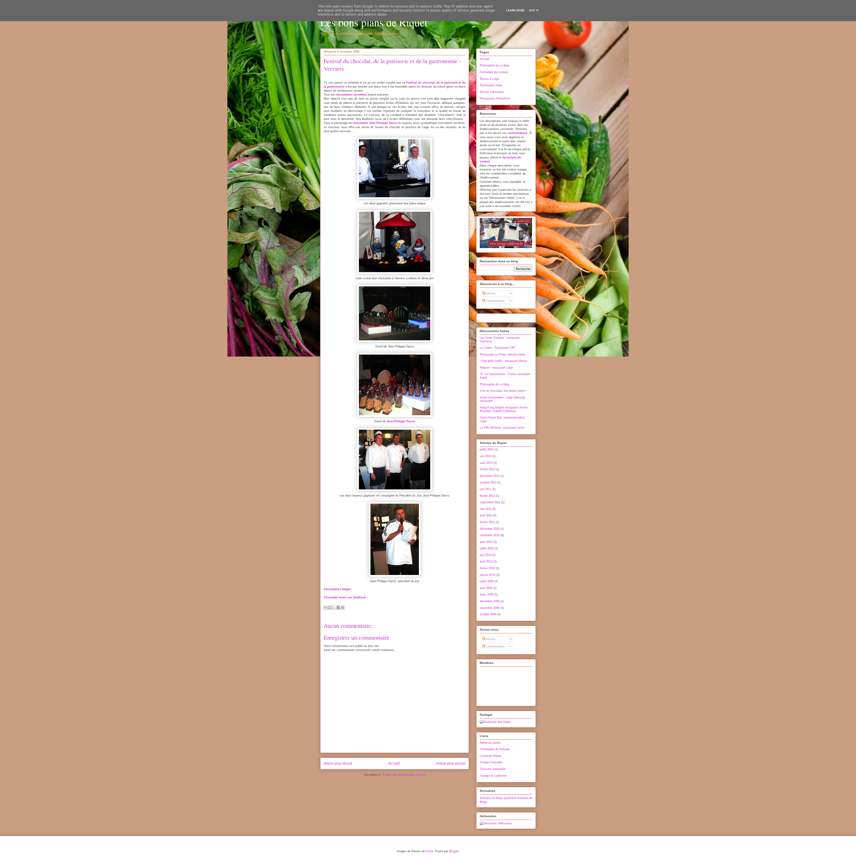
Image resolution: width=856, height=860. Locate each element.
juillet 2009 (487, 581)
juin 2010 (485, 555)
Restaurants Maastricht (495, 98)
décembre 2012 (490, 476)
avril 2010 (486, 561)
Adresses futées (490, 742)
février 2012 (487, 495)
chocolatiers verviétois (351, 94)
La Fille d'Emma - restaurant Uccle (502, 427)
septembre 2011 (490, 502)
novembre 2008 (490, 608)
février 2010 (487, 568)
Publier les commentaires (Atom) (404, 774)
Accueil (394, 763)
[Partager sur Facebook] (338, 607)
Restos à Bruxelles (492, 92)
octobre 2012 (488, 482)
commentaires (517, 133)
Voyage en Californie (493, 775)
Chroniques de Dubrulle (495, 749)
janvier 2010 (487, 575)
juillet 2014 (487, 449)
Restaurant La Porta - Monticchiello (502, 354)
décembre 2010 (490, 528)
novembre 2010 (490, 535)
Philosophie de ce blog (494, 65)
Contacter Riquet (490, 755)
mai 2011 (485, 509)
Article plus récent (338, 763)
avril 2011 (486, 515)
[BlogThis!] (330, 607)
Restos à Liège (489, 78)
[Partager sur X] (334, 607)
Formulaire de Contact (494, 72)
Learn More (515, 10)
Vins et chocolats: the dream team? (503, 390)
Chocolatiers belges (337, 589)
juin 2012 (485, 489)
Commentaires (495, 300)
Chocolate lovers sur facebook (345, 597)
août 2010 (486, 542)
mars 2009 (486, 594)
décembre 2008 (490, 601)
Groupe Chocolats (491, 762)
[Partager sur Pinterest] (342, 607)
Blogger (454, 851)
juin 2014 (485, 456)
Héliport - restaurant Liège (496, 367)
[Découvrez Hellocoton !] (496, 823)
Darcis (393, 123)
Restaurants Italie (491, 85)
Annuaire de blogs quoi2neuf (498, 798)
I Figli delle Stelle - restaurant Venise (503, 361)
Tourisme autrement (492, 769)
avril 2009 (486, 588)
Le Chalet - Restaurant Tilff (497, 347)
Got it (534, 10)
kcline (429, 851)
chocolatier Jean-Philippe (371, 123)
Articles (490, 293)
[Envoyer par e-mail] (325, 607)
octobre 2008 (488, 614)
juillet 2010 (487, 548)
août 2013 (486, 462)
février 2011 (487, 522)
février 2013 (487, 469)
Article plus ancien (450, 763)
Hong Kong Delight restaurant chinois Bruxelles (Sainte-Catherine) (504, 409)
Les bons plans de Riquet (373, 22)
